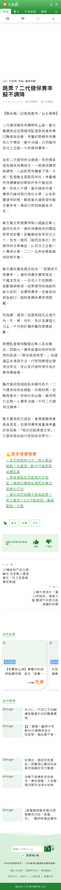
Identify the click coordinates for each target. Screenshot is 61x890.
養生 (16, 11)
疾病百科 (12, 876)
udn (5, 81)
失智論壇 (30, 11)
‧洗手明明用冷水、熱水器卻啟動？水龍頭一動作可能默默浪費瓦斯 (29, 466)
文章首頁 (35, 876)
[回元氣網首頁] (13, 4)
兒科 (35, 523)
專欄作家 (48, 876)
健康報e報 (32, 855)
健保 (13, 523)
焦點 (5, 11)
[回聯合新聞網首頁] (5, 5)
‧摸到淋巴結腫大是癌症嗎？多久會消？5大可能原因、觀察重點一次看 (30, 500)
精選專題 (45, 870)
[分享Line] (22, 18)
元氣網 (13, 81)
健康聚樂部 (32, 870)
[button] (56, 11)
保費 (24, 523)
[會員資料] (51, 4)
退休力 (24, 876)
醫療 (44, 11)
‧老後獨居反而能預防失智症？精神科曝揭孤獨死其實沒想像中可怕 (29, 483)
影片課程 (10, 661)
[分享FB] (7, 18)
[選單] (57, 4)
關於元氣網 (16, 870)
